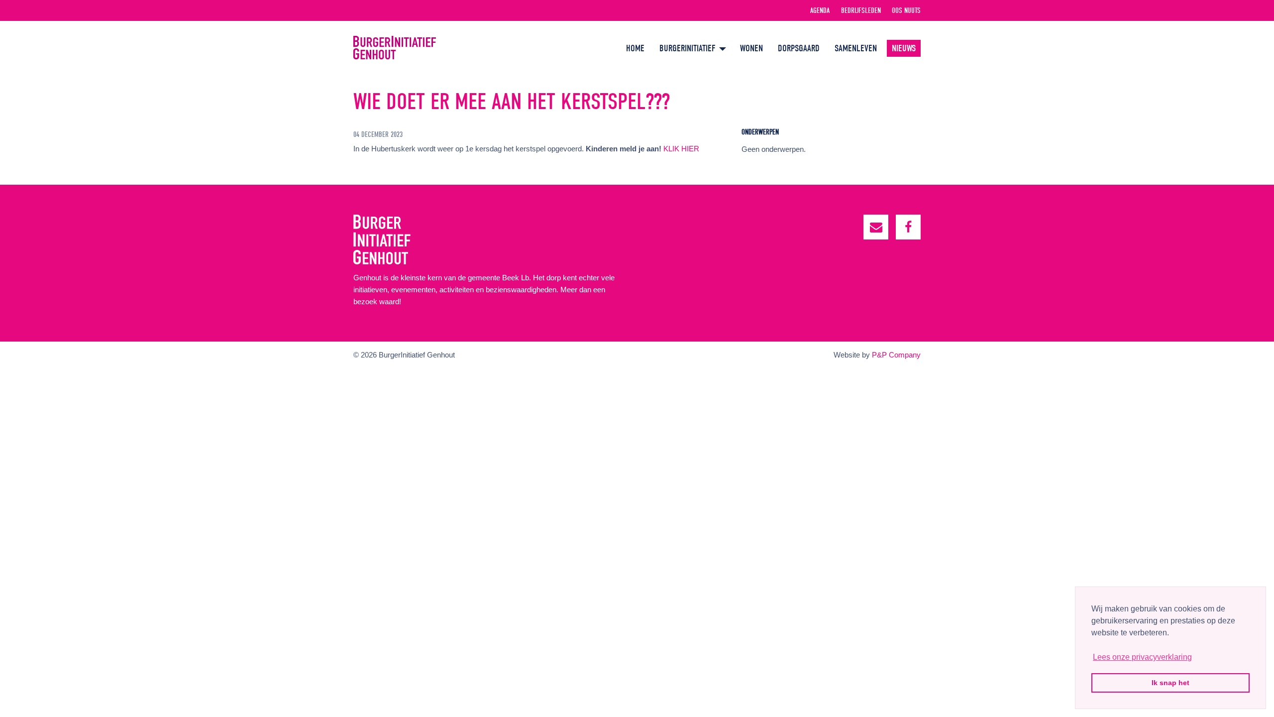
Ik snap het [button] (1170, 683)
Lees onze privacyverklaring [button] (1142, 657)
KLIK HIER (681, 148)
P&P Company (896, 355)
